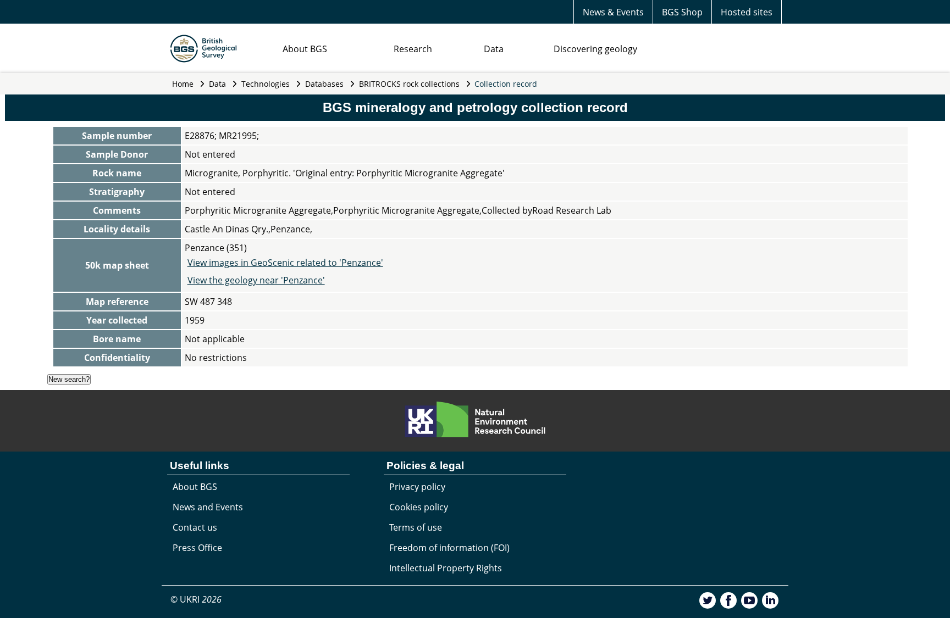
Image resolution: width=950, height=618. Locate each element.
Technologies (265, 84)
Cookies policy (418, 507)
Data (494, 49)
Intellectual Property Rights (445, 568)
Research (413, 49)
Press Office (197, 548)
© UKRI (196, 599)
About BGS (305, 49)
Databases (324, 84)
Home (183, 84)
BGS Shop (682, 12)
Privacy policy (417, 487)
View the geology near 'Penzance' (256, 280)
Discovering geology (595, 49)
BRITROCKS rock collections (409, 84)
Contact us (195, 527)
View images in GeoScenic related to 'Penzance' (285, 263)
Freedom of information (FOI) (449, 548)
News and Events (208, 507)
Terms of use (415, 527)
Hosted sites (746, 12)
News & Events (613, 12)
